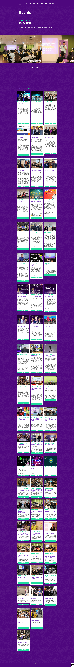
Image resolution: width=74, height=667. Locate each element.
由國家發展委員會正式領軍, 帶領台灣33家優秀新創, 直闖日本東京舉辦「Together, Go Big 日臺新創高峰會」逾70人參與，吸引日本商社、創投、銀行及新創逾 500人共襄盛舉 (36, 393)
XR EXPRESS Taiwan (48, 579)
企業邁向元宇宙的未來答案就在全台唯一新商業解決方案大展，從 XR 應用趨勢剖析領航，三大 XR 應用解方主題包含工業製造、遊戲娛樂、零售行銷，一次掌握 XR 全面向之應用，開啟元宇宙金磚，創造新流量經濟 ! (50, 426)
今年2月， (32, 446)
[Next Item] (72, 49)
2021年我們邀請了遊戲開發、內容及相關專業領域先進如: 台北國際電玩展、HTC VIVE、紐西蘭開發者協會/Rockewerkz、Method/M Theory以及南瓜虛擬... (36, 472)
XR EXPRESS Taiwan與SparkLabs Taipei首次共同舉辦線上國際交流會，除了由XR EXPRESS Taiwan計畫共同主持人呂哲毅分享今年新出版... (23, 494)
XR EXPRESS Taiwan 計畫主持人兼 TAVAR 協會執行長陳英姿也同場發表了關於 (36, 424)
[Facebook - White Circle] (55, 3)
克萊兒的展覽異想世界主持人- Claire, (36, 303)
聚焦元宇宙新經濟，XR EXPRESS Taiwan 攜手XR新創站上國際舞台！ (36, 422)
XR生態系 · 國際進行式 (35, 334)
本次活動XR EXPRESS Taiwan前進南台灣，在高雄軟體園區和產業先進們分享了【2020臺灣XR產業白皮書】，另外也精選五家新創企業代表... (36, 494)
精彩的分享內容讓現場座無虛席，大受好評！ (37, 426)
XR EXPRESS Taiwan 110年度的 (49, 446)
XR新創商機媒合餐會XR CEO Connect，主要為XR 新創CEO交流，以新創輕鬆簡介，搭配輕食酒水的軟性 (36, 515)
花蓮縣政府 (20, 446)
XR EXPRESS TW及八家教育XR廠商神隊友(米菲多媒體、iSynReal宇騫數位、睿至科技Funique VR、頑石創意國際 (50, 515)
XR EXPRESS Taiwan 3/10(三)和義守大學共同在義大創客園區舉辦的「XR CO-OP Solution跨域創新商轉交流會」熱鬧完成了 (50, 493)
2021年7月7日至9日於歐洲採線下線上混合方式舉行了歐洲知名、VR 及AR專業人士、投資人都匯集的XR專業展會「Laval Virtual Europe (50, 471)
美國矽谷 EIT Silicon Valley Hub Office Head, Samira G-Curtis (36, 331)
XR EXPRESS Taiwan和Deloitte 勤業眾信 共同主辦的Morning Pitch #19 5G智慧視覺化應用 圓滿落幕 (23, 515)
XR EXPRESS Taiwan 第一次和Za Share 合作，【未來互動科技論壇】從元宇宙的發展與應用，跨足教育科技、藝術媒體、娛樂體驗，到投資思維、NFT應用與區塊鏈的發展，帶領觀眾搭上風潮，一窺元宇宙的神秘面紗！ (23, 471)
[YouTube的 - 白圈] (57, 3)
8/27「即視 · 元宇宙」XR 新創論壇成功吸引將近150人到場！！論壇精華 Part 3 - (23, 298)
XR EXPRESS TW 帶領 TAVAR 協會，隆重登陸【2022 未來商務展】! (50, 422)
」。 (40, 425)
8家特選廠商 (36, 446)
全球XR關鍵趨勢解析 (36, 425)
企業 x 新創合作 (23, 329)
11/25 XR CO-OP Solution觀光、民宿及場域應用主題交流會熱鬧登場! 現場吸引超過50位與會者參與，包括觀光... (23, 537)
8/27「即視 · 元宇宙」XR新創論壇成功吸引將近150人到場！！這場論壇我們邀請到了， (36, 330)
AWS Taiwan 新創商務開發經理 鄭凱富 (36, 333)
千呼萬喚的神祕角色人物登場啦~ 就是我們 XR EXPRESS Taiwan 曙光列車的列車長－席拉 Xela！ (50, 359)
